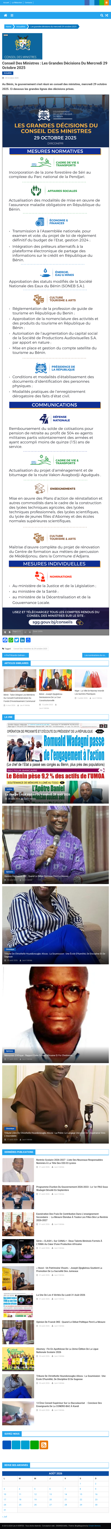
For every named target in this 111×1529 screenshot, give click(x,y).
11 (20, 1494)
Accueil (6, 3)
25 (20, 1505)
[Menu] (12, 15)
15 (81, 1494)
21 (66, 1499)
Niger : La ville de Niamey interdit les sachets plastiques (89, 692)
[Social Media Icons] (6, 1445)
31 (5, 1510)
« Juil (4, 1516)
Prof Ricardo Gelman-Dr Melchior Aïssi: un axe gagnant (17, 655)
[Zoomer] (30, 632)
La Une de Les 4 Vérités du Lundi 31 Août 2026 (35, 794)
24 (5, 1505)
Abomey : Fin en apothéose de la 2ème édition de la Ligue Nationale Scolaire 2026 (67, 1351)
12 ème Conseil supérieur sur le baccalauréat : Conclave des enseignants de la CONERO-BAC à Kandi (69, 1405)
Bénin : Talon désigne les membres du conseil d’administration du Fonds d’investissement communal (19, 698)
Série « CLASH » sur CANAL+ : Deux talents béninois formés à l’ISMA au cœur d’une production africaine (69, 1243)
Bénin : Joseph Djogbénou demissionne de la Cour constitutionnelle (50, 697)
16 (96, 1494)
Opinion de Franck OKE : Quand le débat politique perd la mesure (36, 876)
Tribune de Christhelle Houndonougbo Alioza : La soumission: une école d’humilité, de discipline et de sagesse (54, 955)
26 (35, 1505)
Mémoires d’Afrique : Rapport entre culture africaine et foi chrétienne (38, 1055)
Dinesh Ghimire (94, 1526)
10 (5, 1494)
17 (5, 1499)
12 (35, 1494)
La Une (9, 789)
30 (96, 1505)
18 (20, 1499)
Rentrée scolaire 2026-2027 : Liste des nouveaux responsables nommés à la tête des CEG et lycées (69, 1161)
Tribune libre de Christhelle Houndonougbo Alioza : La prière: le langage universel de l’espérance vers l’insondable (54, 1134)
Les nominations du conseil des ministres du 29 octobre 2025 (97, 655)
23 (96, 1499)
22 (81, 1499)
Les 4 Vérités (25, 705)
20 (50, 1499)
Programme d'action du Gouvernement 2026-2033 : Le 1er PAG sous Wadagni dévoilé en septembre (72, 1188)
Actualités (8, 73)
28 (66, 1505)
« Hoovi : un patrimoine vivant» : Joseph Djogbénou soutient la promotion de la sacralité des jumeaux (69, 1270)
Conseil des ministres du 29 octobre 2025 (30, 649)
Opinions (9, 872)
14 (66, 1494)
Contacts (28, 3)
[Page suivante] (10, 632)
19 (35, 1499)
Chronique (10, 949)
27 (50, 1505)
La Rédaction (17, 3)
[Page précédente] (5, 632)
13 (50, 1494)
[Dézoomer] (25, 632)
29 (81, 1505)
